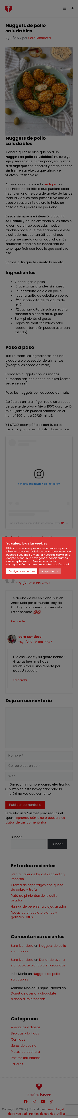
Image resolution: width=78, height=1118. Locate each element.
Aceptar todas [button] (49, 571)
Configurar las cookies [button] (22, 571)
